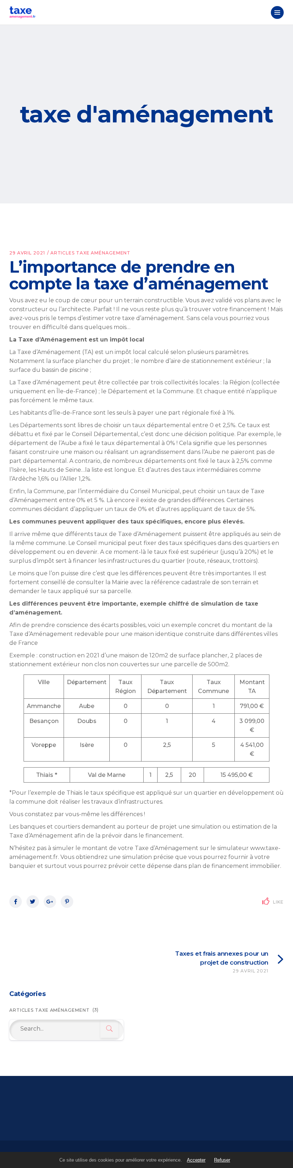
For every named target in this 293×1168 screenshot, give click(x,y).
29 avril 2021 (27, 253)
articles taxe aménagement (90, 253)
